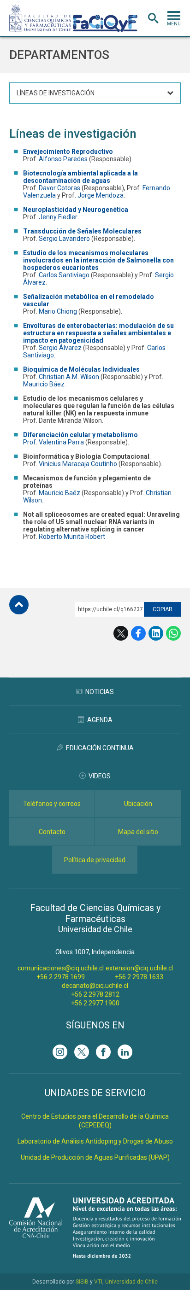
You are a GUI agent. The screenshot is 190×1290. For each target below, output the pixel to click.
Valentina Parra (62, 442)
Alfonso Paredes (63, 159)
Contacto (52, 831)
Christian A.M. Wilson (69, 376)
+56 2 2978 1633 (139, 977)
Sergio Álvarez (60, 347)
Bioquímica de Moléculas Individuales (81, 369)
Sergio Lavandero (64, 238)
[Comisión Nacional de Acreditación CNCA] (95, 1255)
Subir (19, 604)
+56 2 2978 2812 (95, 994)
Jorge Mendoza (100, 195)
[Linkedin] (125, 1052)
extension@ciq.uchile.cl (139, 968)
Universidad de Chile (131, 1281)
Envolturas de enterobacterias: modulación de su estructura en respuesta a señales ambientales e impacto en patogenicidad (98, 333)
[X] (81, 1052)
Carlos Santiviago (64, 275)
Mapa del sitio (138, 831)
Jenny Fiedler (58, 217)
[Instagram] (60, 1052)
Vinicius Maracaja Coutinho (77, 463)
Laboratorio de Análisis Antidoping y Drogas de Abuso (95, 1141)
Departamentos (59, 55)
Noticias (99, 691)
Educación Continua (100, 748)
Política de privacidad (94, 860)
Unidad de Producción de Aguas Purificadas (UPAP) (95, 1157)
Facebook (138, 633)
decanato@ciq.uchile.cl (95, 985)
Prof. (31, 442)
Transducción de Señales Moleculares (82, 231)
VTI (98, 1281)
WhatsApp (173, 633)
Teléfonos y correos (52, 803)
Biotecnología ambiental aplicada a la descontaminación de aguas (80, 176)
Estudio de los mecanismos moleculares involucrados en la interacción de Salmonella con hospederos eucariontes (98, 260)
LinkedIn (155, 633)
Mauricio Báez (44, 384)
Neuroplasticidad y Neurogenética (75, 209)
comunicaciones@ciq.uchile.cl (61, 968)
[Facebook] (103, 1052)
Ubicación (138, 803)
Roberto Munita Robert (72, 536)
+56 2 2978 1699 (60, 977)
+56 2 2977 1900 (95, 1003)
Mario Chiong (58, 311)
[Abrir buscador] (153, 18)
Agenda (100, 720)
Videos (100, 776)
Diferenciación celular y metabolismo (80, 434)
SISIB (82, 1281)
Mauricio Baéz (59, 492)
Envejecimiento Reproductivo (68, 151)
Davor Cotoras (60, 188)
